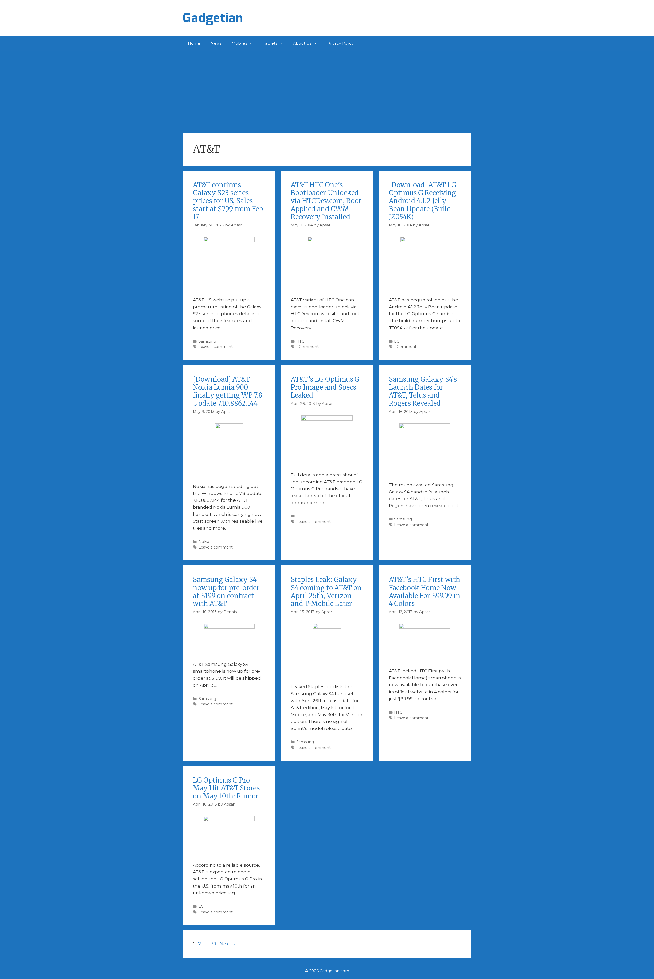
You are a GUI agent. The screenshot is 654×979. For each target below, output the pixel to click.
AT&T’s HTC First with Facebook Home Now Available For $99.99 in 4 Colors (424, 591)
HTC (300, 341)
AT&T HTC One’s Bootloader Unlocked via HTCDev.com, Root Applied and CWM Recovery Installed (326, 201)
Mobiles (239, 43)
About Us (302, 43)
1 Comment (307, 346)
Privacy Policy (340, 43)
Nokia (203, 541)
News (216, 43)
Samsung (207, 341)
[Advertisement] (327, 89)
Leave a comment (215, 346)
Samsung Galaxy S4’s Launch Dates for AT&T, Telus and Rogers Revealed (423, 391)
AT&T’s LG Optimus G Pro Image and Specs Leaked (325, 387)
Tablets (270, 43)
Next (228, 943)
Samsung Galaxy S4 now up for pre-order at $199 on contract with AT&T (226, 591)
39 (214, 943)
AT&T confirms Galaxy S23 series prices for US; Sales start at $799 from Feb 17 (228, 201)
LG (396, 341)
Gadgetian (213, 17)
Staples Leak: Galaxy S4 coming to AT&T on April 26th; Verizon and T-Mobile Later (326, 591)
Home (194, 43)
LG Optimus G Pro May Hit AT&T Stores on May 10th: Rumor (226, 788)
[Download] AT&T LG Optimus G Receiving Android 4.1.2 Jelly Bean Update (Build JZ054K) (422, 201)
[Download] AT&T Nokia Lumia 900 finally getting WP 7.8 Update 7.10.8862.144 (227, 391)
